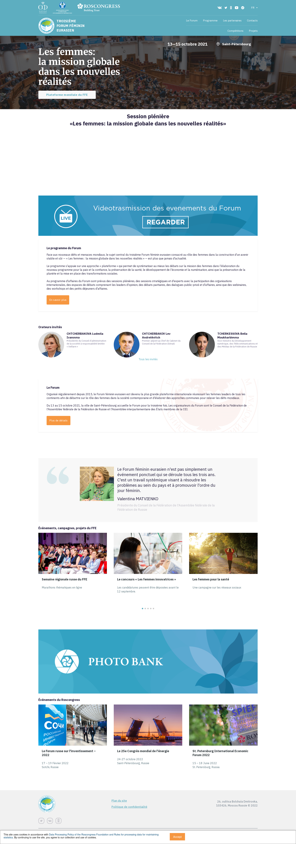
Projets (253, 30)
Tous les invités (148, 359)
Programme (210, 20)
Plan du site (119, 800)
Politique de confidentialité (129, 807)
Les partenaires (232, 20)
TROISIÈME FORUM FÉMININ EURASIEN (71, 26)
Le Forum (192, 20)
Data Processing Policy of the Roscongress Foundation (79, 834)
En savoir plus (57, 299)
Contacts (252, 20)
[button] (142, 608)
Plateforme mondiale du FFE (67, 95)
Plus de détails (58, 420)
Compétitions (235, 30)
